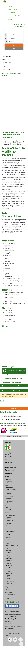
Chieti (9, 479)
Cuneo (9, 537)
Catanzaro (10, 487)
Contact (10, 19)
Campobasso (11, 531)
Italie (18, 613)
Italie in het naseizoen (10, 620)
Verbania (9, 539)
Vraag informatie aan (14, 436)
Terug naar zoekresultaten (12, 382)
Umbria (6, 586)
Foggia (9, 548)
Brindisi (9, 547)
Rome (8, 507)
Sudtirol (9, 583)
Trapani (9, 567)
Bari (8, 543)
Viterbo (9, 509)
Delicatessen (8, 621)
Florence (9, 573)
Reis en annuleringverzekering (13, 614)
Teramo (9, 482)
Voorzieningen (6, 62)
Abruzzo (7, 476)
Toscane (7, 570)
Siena (8, 578)
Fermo (9, 517)
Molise (6, 530)
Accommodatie (6, 56)
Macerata (9, 519)
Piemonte (7, 534)
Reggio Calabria (11, 489)
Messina (9, 560)
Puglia (6, 542)
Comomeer (10, 527)
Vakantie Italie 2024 (14, 16)
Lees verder (14, 236)
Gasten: (3, 401)
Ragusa (9, 563)
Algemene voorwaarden (15, 626)
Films (16, 616)
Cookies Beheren (9, 628)
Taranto (9, 552)
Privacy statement (9, 616)
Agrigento (10, 557)
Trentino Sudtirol (9, 581)
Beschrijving (5, 59)
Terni (8, 589)
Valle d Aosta (8, 592)
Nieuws (6, 626)
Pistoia (9, 577)
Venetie (9, 598)
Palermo (9, 562)
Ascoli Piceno (11, 515)
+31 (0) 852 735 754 (19, 24)
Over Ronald (11, 12)
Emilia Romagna (9, 496)
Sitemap (17, 625)
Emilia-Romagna (9, 501)
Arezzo (9, 571)
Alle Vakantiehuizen (14, 611)
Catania (9, 558)
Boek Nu (14, 408)
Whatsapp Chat (21, 26)
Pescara (9, 481)
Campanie (7, 492)
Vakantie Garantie (9, 625)
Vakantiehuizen (12, 9)
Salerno (9, 493)
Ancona (9, 513)
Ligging (4, 66)
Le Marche (7, 512)
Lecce (9, 550)
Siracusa (9, 565)
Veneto (6, 597)
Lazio (6, 505)
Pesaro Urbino (11, 520)
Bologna (9, 503)
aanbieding (7, 618)
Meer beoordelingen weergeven (14, 378)
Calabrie (7, 485)
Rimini (9, 498)
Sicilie (6, 555)
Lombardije (8, 523)
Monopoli (14, 618)
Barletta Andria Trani (13, 545)
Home (10, 6)
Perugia (9, 587)
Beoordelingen (6, 69)
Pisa (8, 575)
